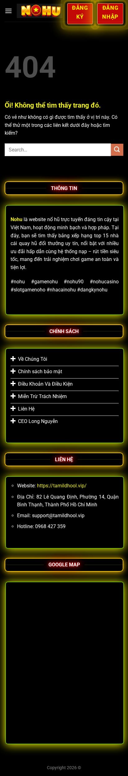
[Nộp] (117, 150)
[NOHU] (39, 11)
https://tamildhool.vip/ (62, 486)
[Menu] (8, 10)
